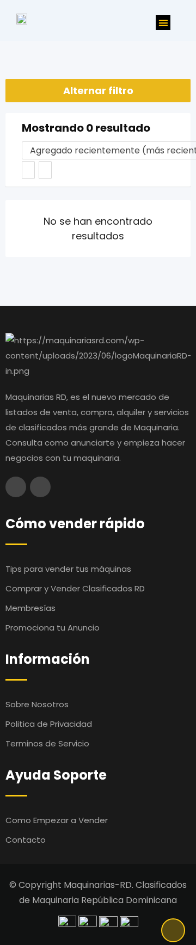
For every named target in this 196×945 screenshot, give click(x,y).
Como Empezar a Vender (56, 820)
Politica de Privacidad (48, 724)
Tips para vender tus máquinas (68, 569)
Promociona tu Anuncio (52, 627)
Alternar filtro (98, 90)
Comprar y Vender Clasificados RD (75, 588)
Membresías (30, 608)
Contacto (25, 839)
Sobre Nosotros (37, 704)
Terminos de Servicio (47, 743)
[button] (163, 22)
